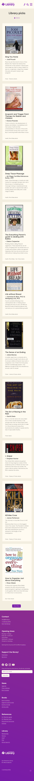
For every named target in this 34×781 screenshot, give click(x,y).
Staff (3, 738)
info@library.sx (6, 619)
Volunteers (5, 655)
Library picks (5, 707)
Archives (4, 723)
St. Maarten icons (7, 719)
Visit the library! (6, 623)
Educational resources (8, 721)
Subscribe (5, 675)
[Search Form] (27, 4)
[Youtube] (13, 664)
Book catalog (5, 700)
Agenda (4, 686)
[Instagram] (10, 664)
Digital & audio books (8, 702)
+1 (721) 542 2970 (6, 621)
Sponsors (4, 657)
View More (17, 606)
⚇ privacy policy (6, 769)
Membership (5, 733)
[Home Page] (8, 753)
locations (23, 644)
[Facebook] (3, 664)
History (4, 736)
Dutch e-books (6, 704)
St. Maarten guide (7, 717)
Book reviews (5, 690)
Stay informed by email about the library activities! (16, 668)
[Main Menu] (31, 4)
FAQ (3, 740)
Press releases (6, 688)
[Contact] (23, 4)
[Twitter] (6, 664)
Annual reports (6, 742)
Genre (18, 18)
